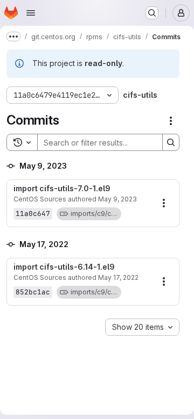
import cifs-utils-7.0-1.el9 (61, 188)
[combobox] (142, 327)
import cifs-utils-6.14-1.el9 (64, 267)
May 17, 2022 (118, 277)
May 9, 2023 (117, 199)
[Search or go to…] (152, 12)
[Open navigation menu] (30, 12)
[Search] (170, 142)
